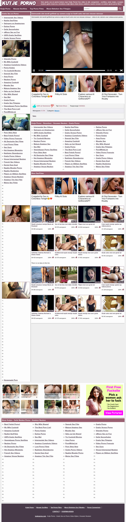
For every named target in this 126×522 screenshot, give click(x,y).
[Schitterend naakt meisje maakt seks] (66, 251)
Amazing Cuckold (11, 82)
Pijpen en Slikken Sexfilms (15, 174)
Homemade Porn (11, 380)
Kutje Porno (5, 9)
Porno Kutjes (9, 68)
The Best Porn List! (12, 109)
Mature (57, 111)
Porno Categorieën (93, 507)
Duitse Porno (9, 26)
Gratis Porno (9, 100)
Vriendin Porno (10, 59)
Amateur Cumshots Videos (15, 65)
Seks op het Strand (12, 91)
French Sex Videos (12, 162)
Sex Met (7, 97)
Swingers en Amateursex (14, 23)
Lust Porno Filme (11, 144)
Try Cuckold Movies (12, 71)
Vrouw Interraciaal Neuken (15, 159)
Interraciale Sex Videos (13, 18)
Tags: (34, 116)
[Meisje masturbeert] (16, 298)
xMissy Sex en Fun (12, 32)
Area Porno (8, 77)
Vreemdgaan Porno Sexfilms (15, 106)
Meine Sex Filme (11, 183)
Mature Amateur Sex (12, 88)
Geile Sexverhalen (11, 29)
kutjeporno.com (40, 516)
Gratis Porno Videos (12, 156)
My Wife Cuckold (11, 62)
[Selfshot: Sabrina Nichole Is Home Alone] (43, 251)
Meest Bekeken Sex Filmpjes (59, 9)
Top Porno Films (37, 9)
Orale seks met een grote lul (111, 253)
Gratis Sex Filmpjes (12, 103)
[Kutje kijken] (16, 221)
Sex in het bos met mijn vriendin (66, 224)
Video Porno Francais (13, 138)
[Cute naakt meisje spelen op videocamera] (113, 222)
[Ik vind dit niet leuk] (52, 106)
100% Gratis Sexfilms (13, 35)
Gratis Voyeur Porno (12, 38)
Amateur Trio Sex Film (13, 180)
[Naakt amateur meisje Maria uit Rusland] (43, 222)
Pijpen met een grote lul (86, 224)
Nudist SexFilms (11, 20)
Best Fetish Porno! (12, 136)
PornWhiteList (10, 112)
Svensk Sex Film (11, 74)
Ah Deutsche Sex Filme (13, 141)
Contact (56, 511)
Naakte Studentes (11, 171)
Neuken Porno (10, 79)
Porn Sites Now (10, 133)
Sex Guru (8, 147)
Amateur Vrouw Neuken (14, 177)
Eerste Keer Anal (11, 165)
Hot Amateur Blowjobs (13, 150)
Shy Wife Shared (11, 94)
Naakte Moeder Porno (13, 168)
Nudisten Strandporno (13, 153)
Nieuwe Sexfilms (20, 9)
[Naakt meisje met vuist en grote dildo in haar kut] (16, 130)
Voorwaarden (68, 511)
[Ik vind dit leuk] (34, 106)
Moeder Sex (9, 85)
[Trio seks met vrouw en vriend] (16, 56)
